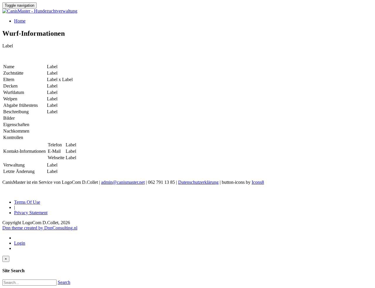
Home (19, 20)
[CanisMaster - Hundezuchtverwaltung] (39, 10)
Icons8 (258, 182)
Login (19, 243)
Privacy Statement (30, 212)
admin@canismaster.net (123, 182)
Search (64, 282)
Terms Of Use (27, 202)
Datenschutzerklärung (198, 182)
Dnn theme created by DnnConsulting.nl (39, 227)
